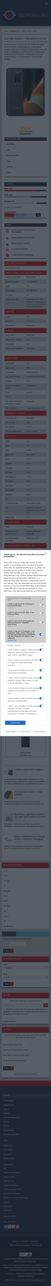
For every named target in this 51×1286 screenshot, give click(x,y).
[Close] (46, 554)
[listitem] (25, 599)
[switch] (41, 604)
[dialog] (25, 643)
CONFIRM (15, 723)
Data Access (25, 732)
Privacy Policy (39, 732)
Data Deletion (11, 732)
